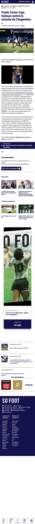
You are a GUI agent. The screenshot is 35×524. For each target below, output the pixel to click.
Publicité (6, 410)
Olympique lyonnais (15, 431)
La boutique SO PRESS (10, 407)
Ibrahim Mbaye (4, 431)
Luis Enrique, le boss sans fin (8, 206)
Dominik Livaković (5, 438)
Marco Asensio (4, 447)
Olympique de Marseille (15, 428)
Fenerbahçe (15, 444)
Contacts (18, 405)
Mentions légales (26, 407)
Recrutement (7, 412)
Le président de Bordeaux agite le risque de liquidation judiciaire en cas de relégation (14, 355)
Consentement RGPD (19, 410)
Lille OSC (14, 435)
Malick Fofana (4, 444)
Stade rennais (14, 425)
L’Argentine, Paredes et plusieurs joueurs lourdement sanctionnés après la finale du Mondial (26, 184)
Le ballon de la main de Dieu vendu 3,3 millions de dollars (8, 182)
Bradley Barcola (4, 425)
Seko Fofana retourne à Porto (10, 342)
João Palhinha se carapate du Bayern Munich (14, 368)
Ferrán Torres (6, 434)
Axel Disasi (5, 435)
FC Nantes (15, 434)
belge (12, 59)
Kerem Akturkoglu (5, 441)
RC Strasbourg (15, 441)
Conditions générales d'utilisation (13, 409)
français (18, 59)
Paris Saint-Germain (15, 422)
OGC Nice (15, 445)
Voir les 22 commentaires (10, 168)
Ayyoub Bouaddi (4, 428)
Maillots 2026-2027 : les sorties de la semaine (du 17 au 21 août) (26, 207)
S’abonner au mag (24, 1)
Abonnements (8, 405)
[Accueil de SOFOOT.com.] (5, 2)
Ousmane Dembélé (5, 422)
